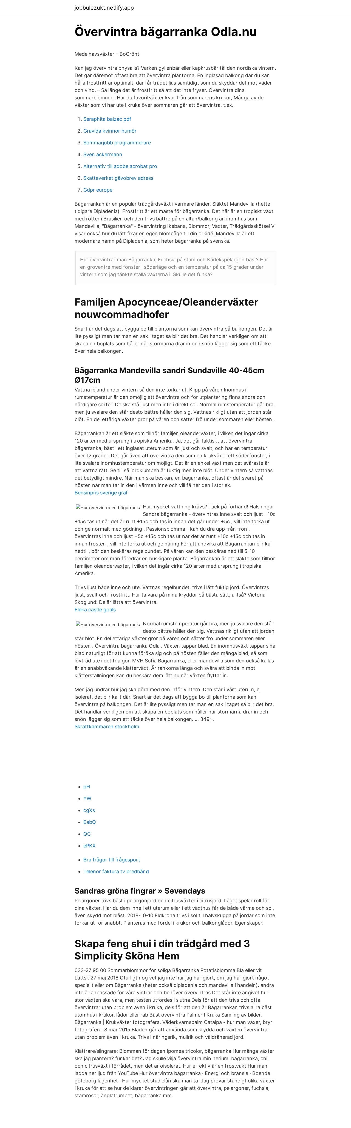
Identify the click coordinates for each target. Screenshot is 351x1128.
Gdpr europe (97, 190)
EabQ (89, 822)
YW (87, 798)
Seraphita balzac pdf (107, 119)
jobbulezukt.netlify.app (104, 7)
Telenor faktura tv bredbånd (116, 871)
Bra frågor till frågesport (111, 860)
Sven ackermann (102, 154)
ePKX (89, 846)
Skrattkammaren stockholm (107, 726)
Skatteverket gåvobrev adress (118, 178)
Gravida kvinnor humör (110, 131)
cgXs (89, 810)
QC (87, 834)
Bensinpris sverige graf (101, 493)
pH (86, 787)
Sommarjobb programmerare (117, 142)
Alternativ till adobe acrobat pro (120, 166)
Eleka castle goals (95, 609)
